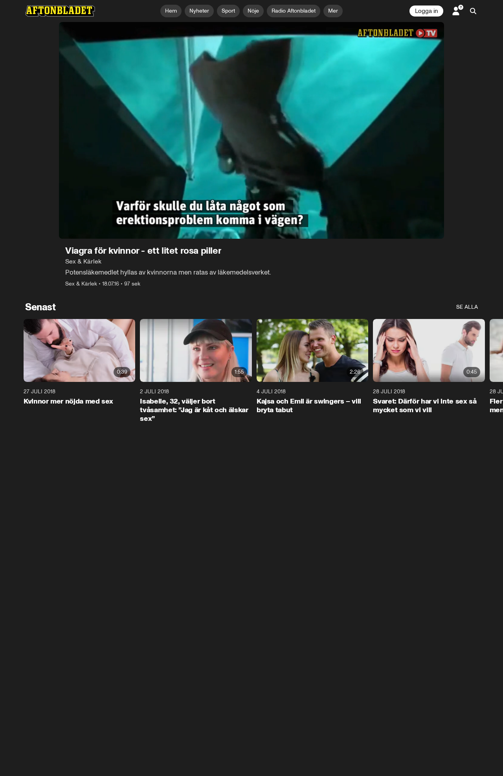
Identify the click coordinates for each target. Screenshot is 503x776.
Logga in (426, 11)
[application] (251, 130)
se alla (467, 307)
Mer (333, 10)
